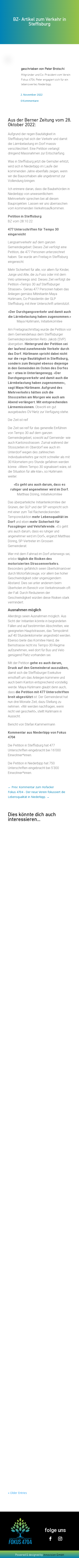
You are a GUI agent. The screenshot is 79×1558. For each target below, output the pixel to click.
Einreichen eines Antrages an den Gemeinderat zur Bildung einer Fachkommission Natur (35, 1232)
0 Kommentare (30, 101)
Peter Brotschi (55, 68)
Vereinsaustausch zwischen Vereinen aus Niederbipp (38, 1302)
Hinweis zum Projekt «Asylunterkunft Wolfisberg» (38, 1366)
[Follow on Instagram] (60, 1539)
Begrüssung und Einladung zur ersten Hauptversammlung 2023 (38, 1429)
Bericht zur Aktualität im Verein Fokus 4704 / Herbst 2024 (38, 898)
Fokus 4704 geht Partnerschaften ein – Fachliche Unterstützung (39, 967)
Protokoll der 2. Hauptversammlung (36, 1100)
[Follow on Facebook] (50, 1539)
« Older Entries (17, 1493)
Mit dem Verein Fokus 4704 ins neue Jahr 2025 (37, 834)
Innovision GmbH (54, 1554)
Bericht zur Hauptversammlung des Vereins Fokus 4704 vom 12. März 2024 (37, 1032)
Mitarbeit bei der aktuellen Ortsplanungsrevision (30, 1162)
